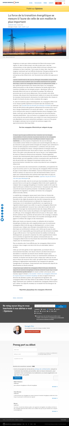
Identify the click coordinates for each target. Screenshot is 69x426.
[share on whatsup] (2, 216)
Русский (44, 311)
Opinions (39, 9)
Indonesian (39, 313)
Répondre (54, 386)
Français (15, 26)
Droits (4, 419)
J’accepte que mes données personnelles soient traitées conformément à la (50, 317)
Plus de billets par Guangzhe (32, 331)
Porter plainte (63, 419)
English (19, 26)
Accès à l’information (10, 419)
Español (23, 26)
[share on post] (2, 211)
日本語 (54, 311)
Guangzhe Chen (12, 24)
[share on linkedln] (2, 214)
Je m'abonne (61, 306)
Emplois (16, 419)
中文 (49, 311)
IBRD (23, 424)
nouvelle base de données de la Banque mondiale (36, 105)
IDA (26, 424)
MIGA (31, 424)
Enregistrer (18, 377)
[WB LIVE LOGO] (58, 3)
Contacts (21, 419)
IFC (28, 424)
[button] (64, 3)
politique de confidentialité (42, 369)
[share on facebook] (2, 208)
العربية (27, 26)
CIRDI (35, 424)
